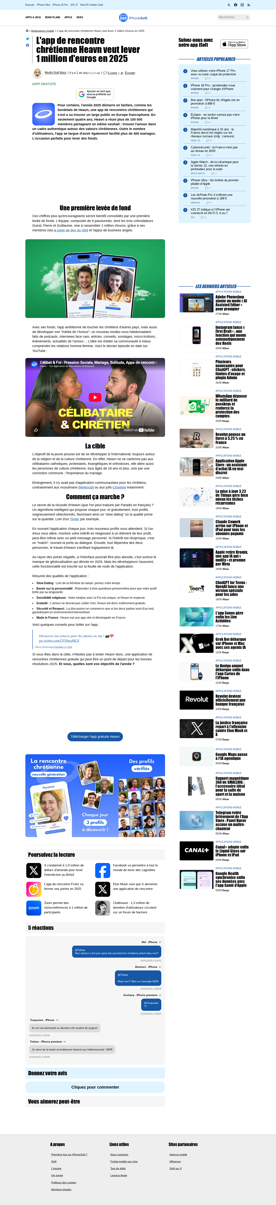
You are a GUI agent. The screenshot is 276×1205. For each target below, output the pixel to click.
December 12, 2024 (63, 647)
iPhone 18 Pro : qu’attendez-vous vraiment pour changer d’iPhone (213, 87)
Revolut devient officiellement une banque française (231, 700)
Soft (138, 18)
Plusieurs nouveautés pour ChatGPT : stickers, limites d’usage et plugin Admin (231, 370)
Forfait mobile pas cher (124, 1161)
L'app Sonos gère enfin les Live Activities (229, 617)
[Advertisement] (95, 172)
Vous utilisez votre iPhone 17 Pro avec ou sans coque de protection (213, 72)
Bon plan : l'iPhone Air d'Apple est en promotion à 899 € (215, 101)
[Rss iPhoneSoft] (249, 6)
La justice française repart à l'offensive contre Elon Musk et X (232, 729)
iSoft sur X (176, 1168)
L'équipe (56, 1168)
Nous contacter (119, 1154)
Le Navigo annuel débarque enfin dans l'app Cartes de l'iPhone (233, 672)
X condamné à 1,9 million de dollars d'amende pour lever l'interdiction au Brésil (64, 870)
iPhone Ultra (43, 4)
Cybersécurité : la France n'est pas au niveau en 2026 (214, 149)
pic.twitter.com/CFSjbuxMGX (59, 641)
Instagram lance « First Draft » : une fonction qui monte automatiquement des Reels (231, 335)
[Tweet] (27, 39)
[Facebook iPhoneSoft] (236, 6)
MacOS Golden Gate (91, 4)
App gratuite (45, 84)
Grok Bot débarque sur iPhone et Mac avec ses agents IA (231, 643)
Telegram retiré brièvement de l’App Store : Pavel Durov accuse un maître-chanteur (232, 821)
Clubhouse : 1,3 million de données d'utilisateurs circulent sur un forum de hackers (134, 907)
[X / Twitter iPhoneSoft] (229, 6)
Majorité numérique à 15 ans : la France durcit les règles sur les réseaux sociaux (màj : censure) (212, 133)
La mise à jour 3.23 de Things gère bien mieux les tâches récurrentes (232, 497)
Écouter (130, 73)
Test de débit (118, 1168)
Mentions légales (61, 1189)
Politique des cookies (63, 1182)
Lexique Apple (118, 1175)
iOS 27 (74, 4)
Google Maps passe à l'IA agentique (231, 756)
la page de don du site (70, 230)
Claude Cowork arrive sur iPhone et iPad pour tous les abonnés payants (232, 528)
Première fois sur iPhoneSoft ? (69, 1154)
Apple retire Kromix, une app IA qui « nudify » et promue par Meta (232, 558)
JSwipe (119, 487)
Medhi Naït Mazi (55, 72)
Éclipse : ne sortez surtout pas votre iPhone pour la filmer (215, 116)
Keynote (29, 4)
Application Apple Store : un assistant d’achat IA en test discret (231, 467)
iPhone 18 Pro (60, 4)
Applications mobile (42, 30)
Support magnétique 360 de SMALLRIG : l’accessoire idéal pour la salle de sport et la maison (232, 786)
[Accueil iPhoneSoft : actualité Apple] (26, 30)
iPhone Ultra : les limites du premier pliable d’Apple (215, 182)
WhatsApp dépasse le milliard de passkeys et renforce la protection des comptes (231, 406)
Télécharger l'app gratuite (95, 736)
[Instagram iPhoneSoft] (242, 6)
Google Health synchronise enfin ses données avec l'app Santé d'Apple (231, 879)
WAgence (175, 1161)
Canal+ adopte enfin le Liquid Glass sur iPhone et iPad (232, 851)
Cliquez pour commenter (95, 1087)
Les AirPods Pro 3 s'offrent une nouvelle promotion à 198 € (211, 196)
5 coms (112, 73)
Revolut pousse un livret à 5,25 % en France (230, 438)
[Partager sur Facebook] (27, 46)
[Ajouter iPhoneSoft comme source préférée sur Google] (95, 94)
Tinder (74, 519)
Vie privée (57, 1175)
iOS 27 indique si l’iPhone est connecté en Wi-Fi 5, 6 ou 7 (210, 211)
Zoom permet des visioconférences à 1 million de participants (65, 907)
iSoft (54, 1161)
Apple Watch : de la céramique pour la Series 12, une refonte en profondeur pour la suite (214, 165)
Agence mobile (178, 1154)
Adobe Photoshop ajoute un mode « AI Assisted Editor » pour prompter (231, 303)
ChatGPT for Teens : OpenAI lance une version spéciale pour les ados (231, 588)
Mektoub (86, 487)
